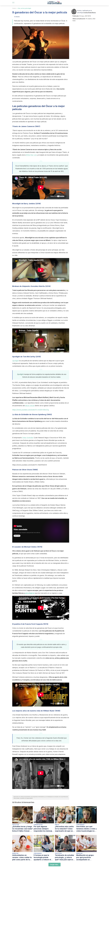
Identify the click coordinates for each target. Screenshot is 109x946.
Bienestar (15, 853)
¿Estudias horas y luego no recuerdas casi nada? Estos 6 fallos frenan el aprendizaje (22, 828)
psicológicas (30, 593)
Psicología (15, 824)
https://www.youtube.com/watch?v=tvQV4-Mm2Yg (30, 410)
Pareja (57, 824)
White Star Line (31, 155)
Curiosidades (80, 824)
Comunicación (38, 824)
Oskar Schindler (27, 437)
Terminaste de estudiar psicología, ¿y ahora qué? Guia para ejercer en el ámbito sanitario (64, 857)
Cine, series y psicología (24, 8)
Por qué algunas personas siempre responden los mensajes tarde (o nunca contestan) (44, 828)
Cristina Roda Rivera (89, 12)
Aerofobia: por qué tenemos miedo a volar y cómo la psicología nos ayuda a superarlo (86, 828)
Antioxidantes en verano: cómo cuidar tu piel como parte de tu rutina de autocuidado (22, 857)
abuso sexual (29, 405)
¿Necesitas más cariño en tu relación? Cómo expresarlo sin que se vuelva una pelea (64, 828)
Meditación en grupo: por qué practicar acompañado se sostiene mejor (85, 857)
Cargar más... (54, 864)
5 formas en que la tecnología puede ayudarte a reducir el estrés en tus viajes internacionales (42, 857)
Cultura (14, 8)
